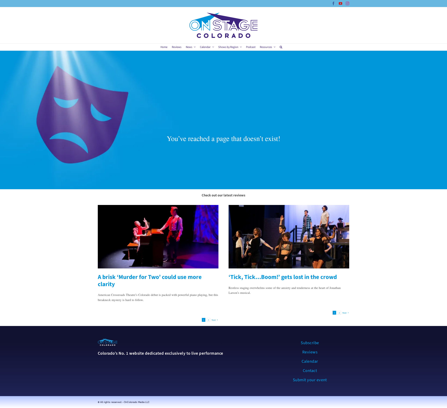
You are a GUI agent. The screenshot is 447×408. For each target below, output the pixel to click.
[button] (281, 47)
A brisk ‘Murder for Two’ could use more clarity (150, 281)
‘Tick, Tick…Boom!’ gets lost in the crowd (283, 277)
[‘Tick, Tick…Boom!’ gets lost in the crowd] (289, 236)
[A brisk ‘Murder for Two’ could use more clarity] (158, 236)
